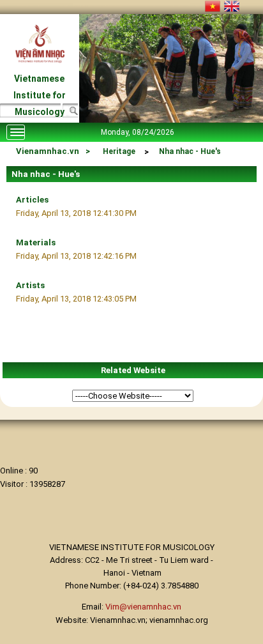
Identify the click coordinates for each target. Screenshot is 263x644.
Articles (32, 199)
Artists (30, 285)
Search (70, 112)
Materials (36, 242)
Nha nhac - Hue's (190, 151)
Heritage (119, 151)
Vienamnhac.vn (47, 151)
